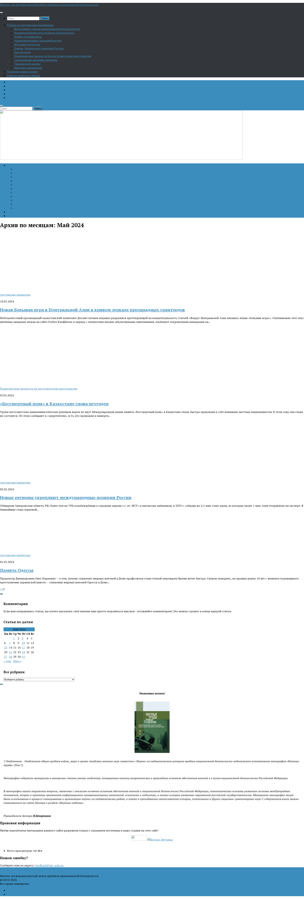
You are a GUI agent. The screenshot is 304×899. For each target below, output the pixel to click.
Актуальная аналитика (22, 86)
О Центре (13, 82)
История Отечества (27, 44)
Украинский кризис (27, 64)
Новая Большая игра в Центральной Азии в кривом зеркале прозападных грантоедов (92, 309)
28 (10, 657)
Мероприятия (16, 98)
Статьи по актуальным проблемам (30, 25)
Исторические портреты (23, 94)
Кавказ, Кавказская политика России (39, 48)
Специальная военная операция (35, 60)
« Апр (7, 661)
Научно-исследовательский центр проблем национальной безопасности (49, 5)
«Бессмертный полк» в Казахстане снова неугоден (54, 403)
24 (23, 652)
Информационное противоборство (38, 40)
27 (5, 657)
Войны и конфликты (28, 37)
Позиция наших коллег (22, 71)
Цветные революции (28, 68)
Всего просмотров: (20, 851)
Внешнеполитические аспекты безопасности (44, 33)
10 (23, 643)
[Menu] (1, 12)
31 (23, 657)
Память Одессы (16, 570)
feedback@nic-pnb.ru (49, 865)
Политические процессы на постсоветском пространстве (52, 56)
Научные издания (19, 90)
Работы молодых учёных (23, 75)
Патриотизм (22, 52)
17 (23, 647)
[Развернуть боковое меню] (1, 593)
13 (5, 647)
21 (10, 652)
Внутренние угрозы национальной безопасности (47, 29)
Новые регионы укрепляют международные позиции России (65, 497)
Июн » (17, 661)
